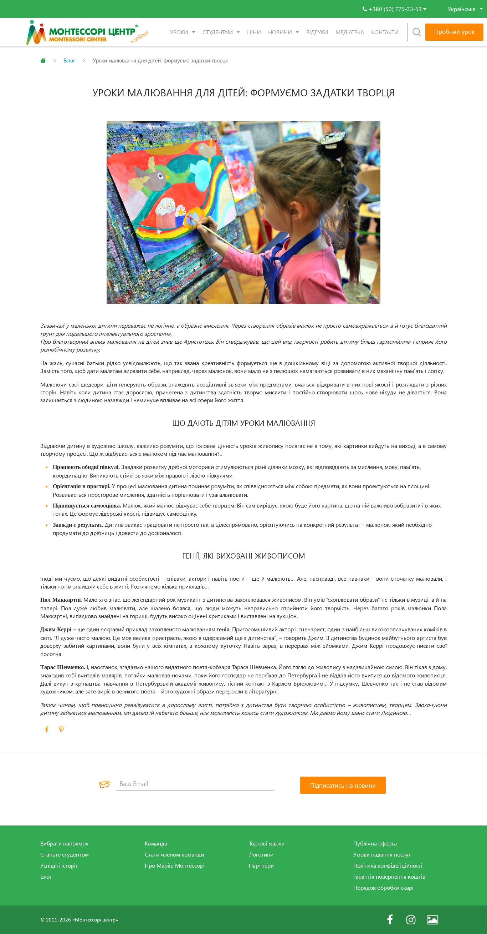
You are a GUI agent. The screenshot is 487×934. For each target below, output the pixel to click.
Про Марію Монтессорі (175, 865)
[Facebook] (390, 920)
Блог (69, 60)
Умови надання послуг (382, 854)
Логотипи (261, 854)
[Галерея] (432, 920)
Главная (43, 61)
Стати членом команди (174, 854)
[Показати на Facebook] (46, 729)
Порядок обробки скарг (383, 888)
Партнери (261, 865)
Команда (156, 843)
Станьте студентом (64, 854)
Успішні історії (58, 865)
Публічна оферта (375, 843)
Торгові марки (266, 843)
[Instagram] (411, 920)
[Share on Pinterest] (61, 729)
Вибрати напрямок (64, 843)
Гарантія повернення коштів (389, 876)
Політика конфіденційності (387, 865)
